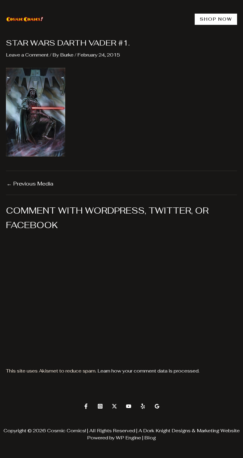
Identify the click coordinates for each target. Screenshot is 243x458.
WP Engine (128, 438)
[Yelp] (143, 406)
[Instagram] (100, 406)
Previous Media (30, 183)
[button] (216, 19)
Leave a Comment (27, 55)
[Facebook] (86, 406)
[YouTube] (128, 406)
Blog (150, 438)
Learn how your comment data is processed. (148, 371)
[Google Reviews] (157, 406)
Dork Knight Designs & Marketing (181, 431)
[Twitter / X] (114, 406)
